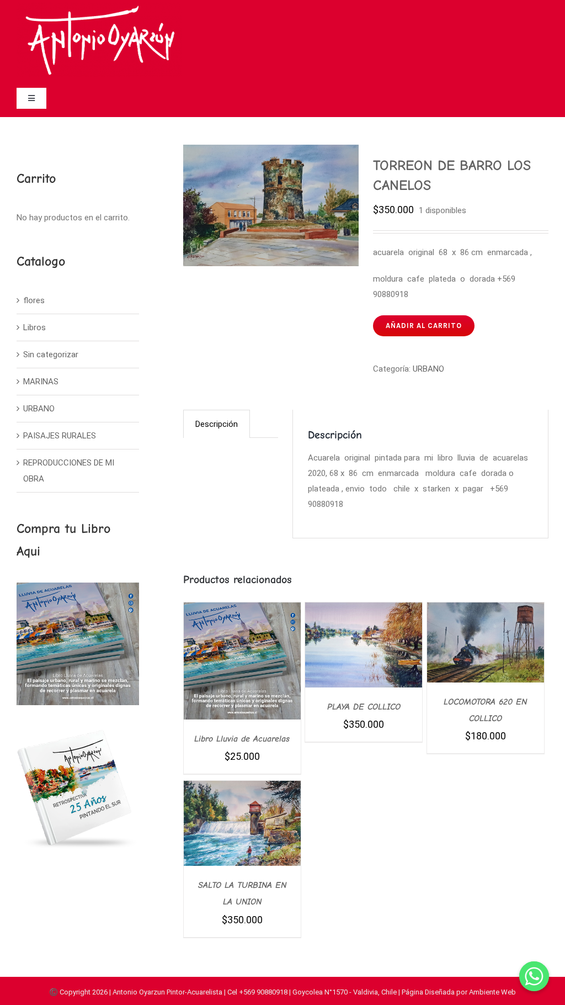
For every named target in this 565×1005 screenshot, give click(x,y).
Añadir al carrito (424, 325)
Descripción (216, 424)
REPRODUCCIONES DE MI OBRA (68, 470)
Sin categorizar (50, 354)
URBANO (428, 369)
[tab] (216, 424)
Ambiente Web (492, 992)
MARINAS (40, 382)
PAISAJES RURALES (59, 436)
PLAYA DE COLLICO (364, 707)
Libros (34, 327)
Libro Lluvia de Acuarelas (242, 739)
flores (34, 300)
